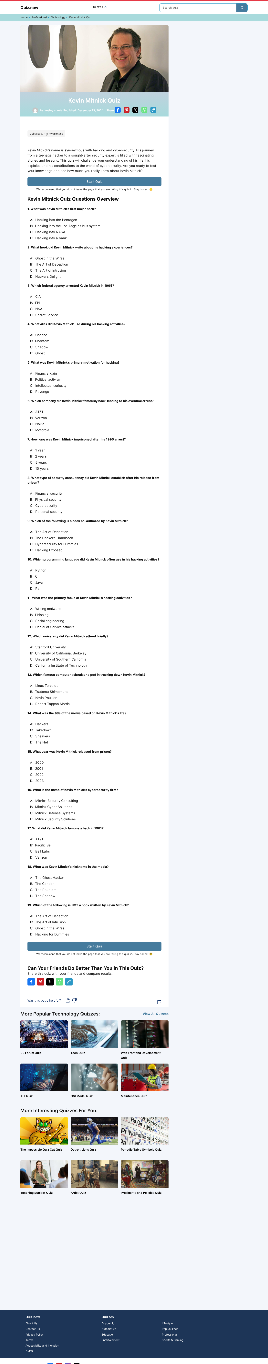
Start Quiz (94, 182)
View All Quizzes (156, 1014)
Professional (39, 17)
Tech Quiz (78, 1053)
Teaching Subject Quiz (36, 1193)
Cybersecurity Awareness (46, 134)
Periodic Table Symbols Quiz (141, 1149)
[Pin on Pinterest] (126, 110)
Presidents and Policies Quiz (141, 1193)
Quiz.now (29, 7)
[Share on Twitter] (135, 110)
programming (53, 559)
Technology (58, 17)
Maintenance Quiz (134, 1096)
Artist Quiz (78, 1193)
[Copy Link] (153, 110)
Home (24, 17)
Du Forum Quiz (30, 1053)
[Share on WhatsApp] (144, 110)
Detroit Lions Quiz (83, 1149)
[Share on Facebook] (118, 110)
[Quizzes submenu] (105, 7)
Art (44, 264)
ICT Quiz (26, 1096)
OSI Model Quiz (82, 1096)
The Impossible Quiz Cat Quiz (41, 1149)
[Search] (241, 8)
